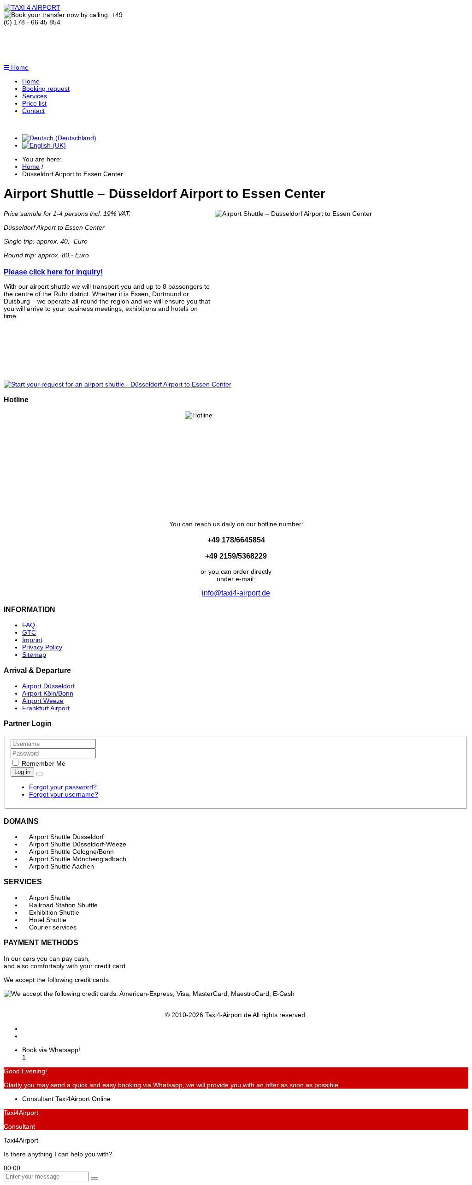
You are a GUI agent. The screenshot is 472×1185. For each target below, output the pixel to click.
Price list (34, 103)
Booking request (46, 88)
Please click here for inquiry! (53, 272)
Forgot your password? (63, 787)
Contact (33, 110)
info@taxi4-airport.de (236, 593)
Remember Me (42, 763)
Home (19, 67)
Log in (22, 771)
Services (34, 96)
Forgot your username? (63, 794)
